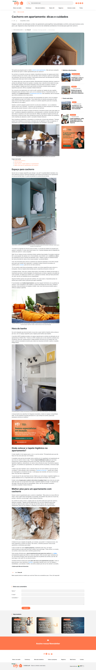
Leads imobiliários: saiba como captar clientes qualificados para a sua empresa (77, 120)
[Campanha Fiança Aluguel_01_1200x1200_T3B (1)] (72, 137)
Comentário (15, 597)
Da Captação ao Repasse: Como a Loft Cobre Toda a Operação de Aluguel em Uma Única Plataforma (44, 626)
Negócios (61, 8)
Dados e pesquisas (52, 659)
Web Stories (73, 659)
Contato (82, 659)
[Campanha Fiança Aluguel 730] (35, 432)
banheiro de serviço (42, 470)
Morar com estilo (17, 8)
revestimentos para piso (36, 93)
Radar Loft (51, 8)
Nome (14, 591)
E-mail (14, 594)
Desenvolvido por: (74, 666)
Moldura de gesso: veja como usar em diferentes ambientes (77, 92)
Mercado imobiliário (40, 8)
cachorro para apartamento (39, 70)
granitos (31, 562)
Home (14, 11)
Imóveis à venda (71, 8)
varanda (22, 264)
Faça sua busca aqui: (36, 3)
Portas (81, 8)
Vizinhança (28, 8)
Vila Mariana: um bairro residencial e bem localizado (77, 107)
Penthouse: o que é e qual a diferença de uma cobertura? (77, 79)
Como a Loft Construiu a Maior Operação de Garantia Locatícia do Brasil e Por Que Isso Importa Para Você (69, 628)
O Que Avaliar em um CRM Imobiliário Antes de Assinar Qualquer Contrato (19, 626)
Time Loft (20, 572)
